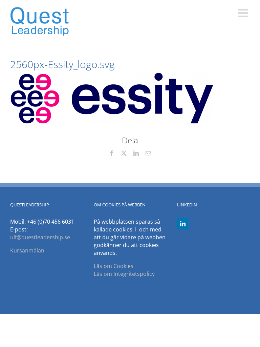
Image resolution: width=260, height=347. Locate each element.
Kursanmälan (27, 250)
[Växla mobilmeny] (244, 13)
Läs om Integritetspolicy (124, 274)
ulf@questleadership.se (40, 237)
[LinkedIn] (183, 223)
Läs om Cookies (113, 266)
